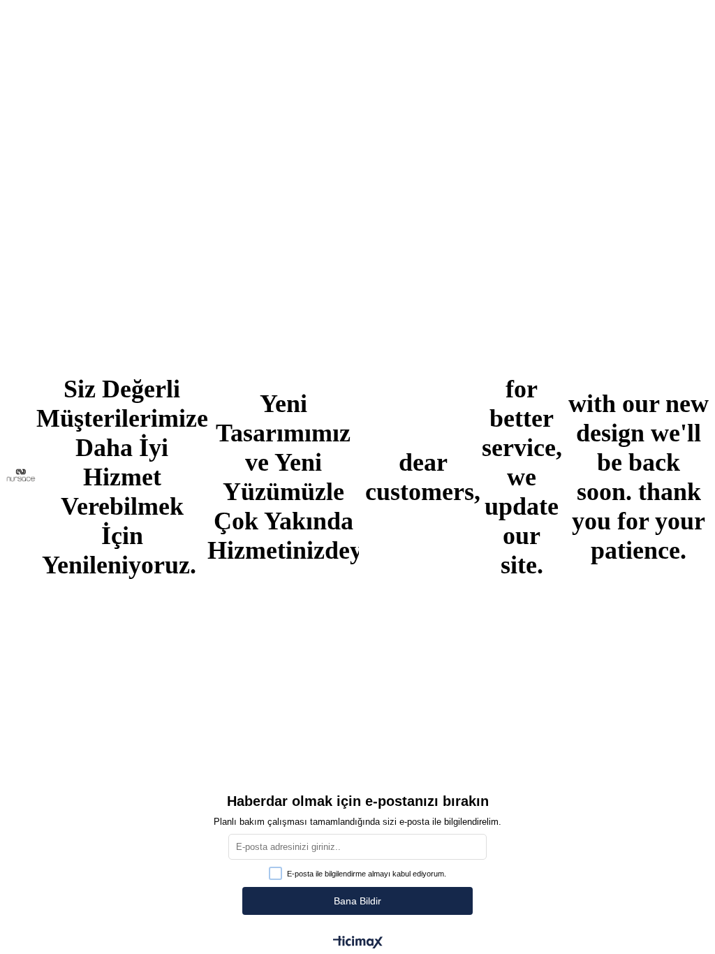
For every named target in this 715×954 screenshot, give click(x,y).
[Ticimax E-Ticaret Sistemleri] (358, 943)
